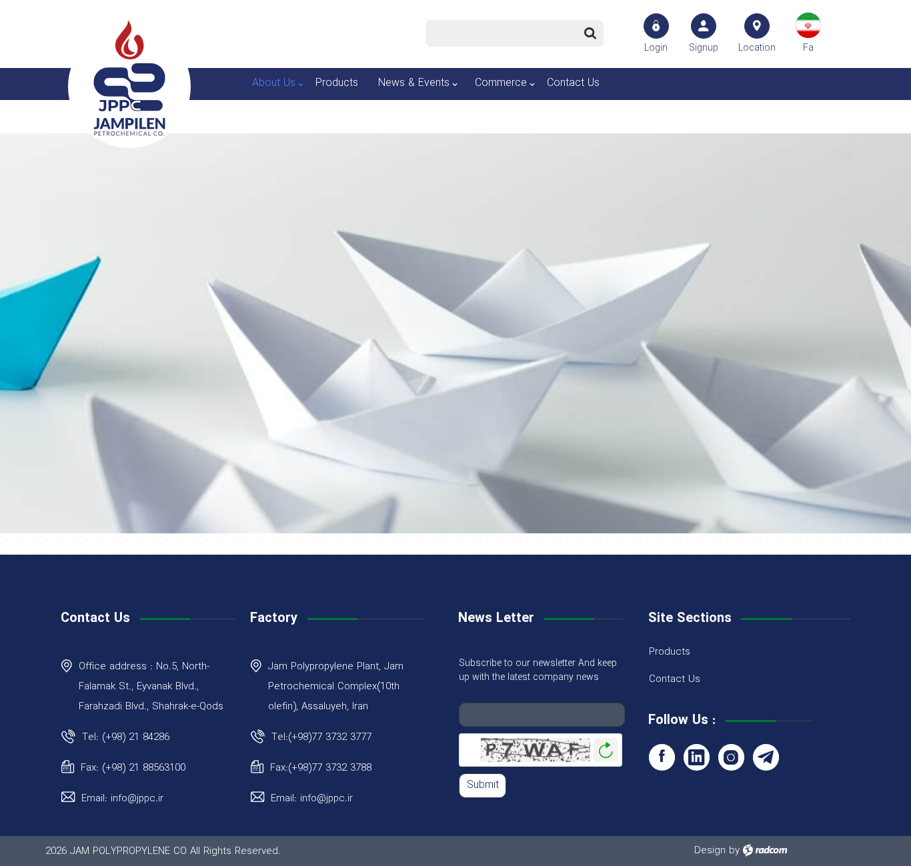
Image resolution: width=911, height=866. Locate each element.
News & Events (413, 83)
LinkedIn (697, 757)
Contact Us (573, 83)
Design (710, 851)
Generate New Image (606, 750)
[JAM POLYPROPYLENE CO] (129, 78)
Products (336, 83)
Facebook (662, 757)
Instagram (731, 757)
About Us (273, 83)
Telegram (766, 757)
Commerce (501, 83)
